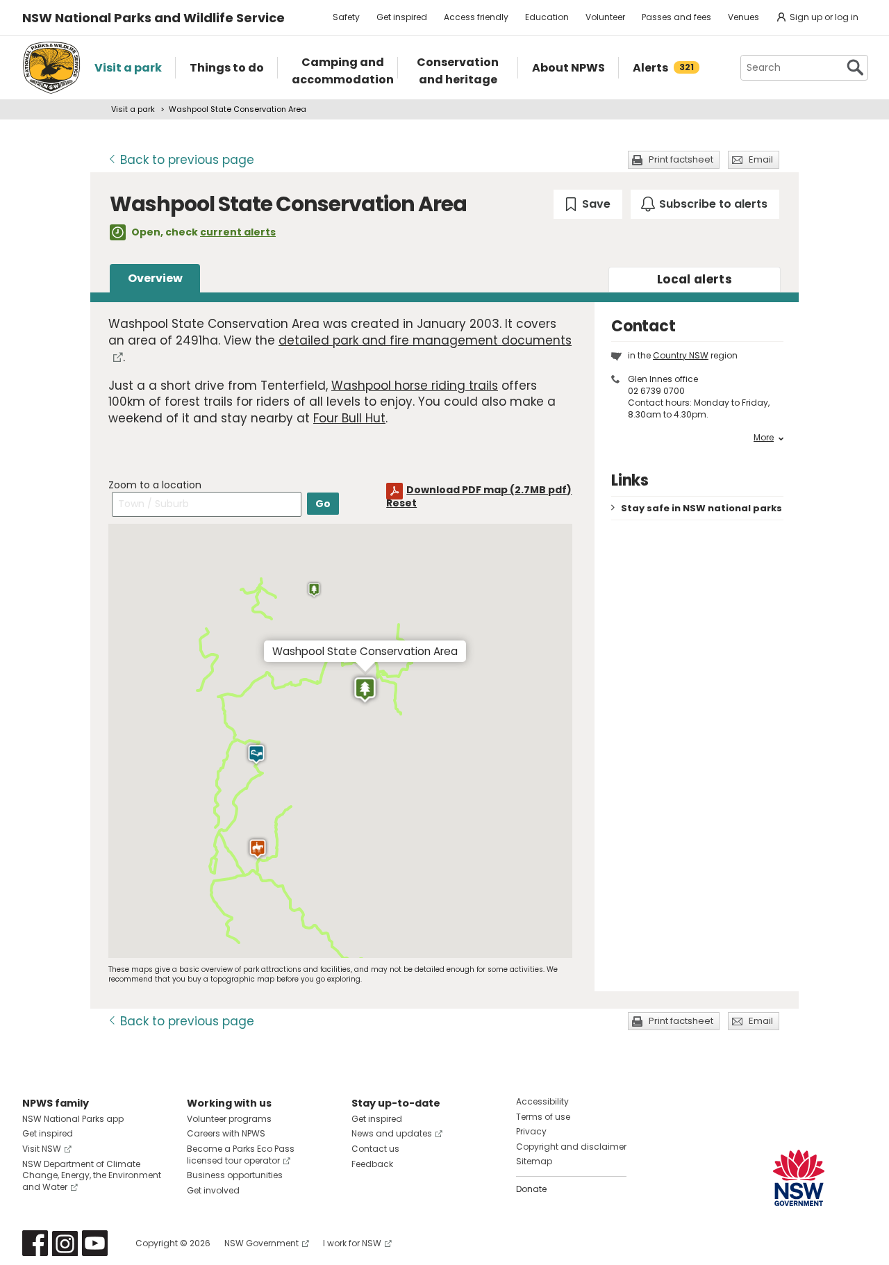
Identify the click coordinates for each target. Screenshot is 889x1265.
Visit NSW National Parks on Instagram (65, 1243)
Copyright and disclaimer (571, 1146)
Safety (346, 17)
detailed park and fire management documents (425, 340)
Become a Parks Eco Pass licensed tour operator (240, 1154)
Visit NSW (41, 1149)
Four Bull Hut (349, 418)
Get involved (213, 1190)
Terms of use (543, 1117)
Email (761, 159)
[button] (314, 590)
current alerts (238, 232)
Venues (743, 17)
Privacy (531, 1131)
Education (547, 17)
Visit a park (133, 109)
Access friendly (476, 17)
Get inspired (401, 17)
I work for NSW (352, 1243)
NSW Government (261, 1243)
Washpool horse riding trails (414, 385)
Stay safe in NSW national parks (701, 508)
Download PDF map (489, 490)
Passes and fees (676, 17)
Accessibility (542, 1101)
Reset (401, 503)
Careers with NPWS (226, 1133)
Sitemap (534, 1161)
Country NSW (680, 355)
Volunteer (605, 17)
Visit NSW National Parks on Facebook (35, 1243)
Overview (155, 278)
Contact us (375, 1149)
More (764, 437)
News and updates (391, 1133)
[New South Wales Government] (798, 1178)
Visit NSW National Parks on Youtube (95, 1243)
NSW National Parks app (73, 1119)
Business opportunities (235, 1175)
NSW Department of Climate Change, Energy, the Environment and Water (91, 1175)
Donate (531, 1189)
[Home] (51, 68)
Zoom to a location (154, 485)
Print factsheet (681, 159)
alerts (694, 279)
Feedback (372, 1164)
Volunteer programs (229, 1119)
